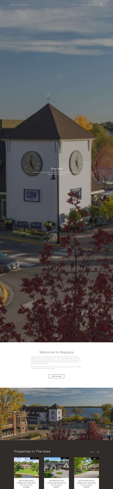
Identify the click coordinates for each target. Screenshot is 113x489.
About (90, 4)
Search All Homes (56, 376)
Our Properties (73, 4)
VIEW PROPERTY (26, 473)
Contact (95, 4)
